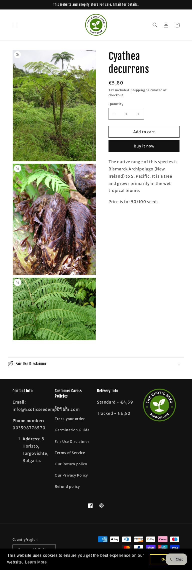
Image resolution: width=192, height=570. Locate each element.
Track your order (70, 419)
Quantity (115, 104)
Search (61, 407)
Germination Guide (72, 430)
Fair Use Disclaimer (72, 441)
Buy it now (144, 146)
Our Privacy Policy (71, 475)
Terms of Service (70, 453)
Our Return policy (71, 464)
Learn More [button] (36, 562)
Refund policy (67, 486)
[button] (15, 24)
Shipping (138, 90)
